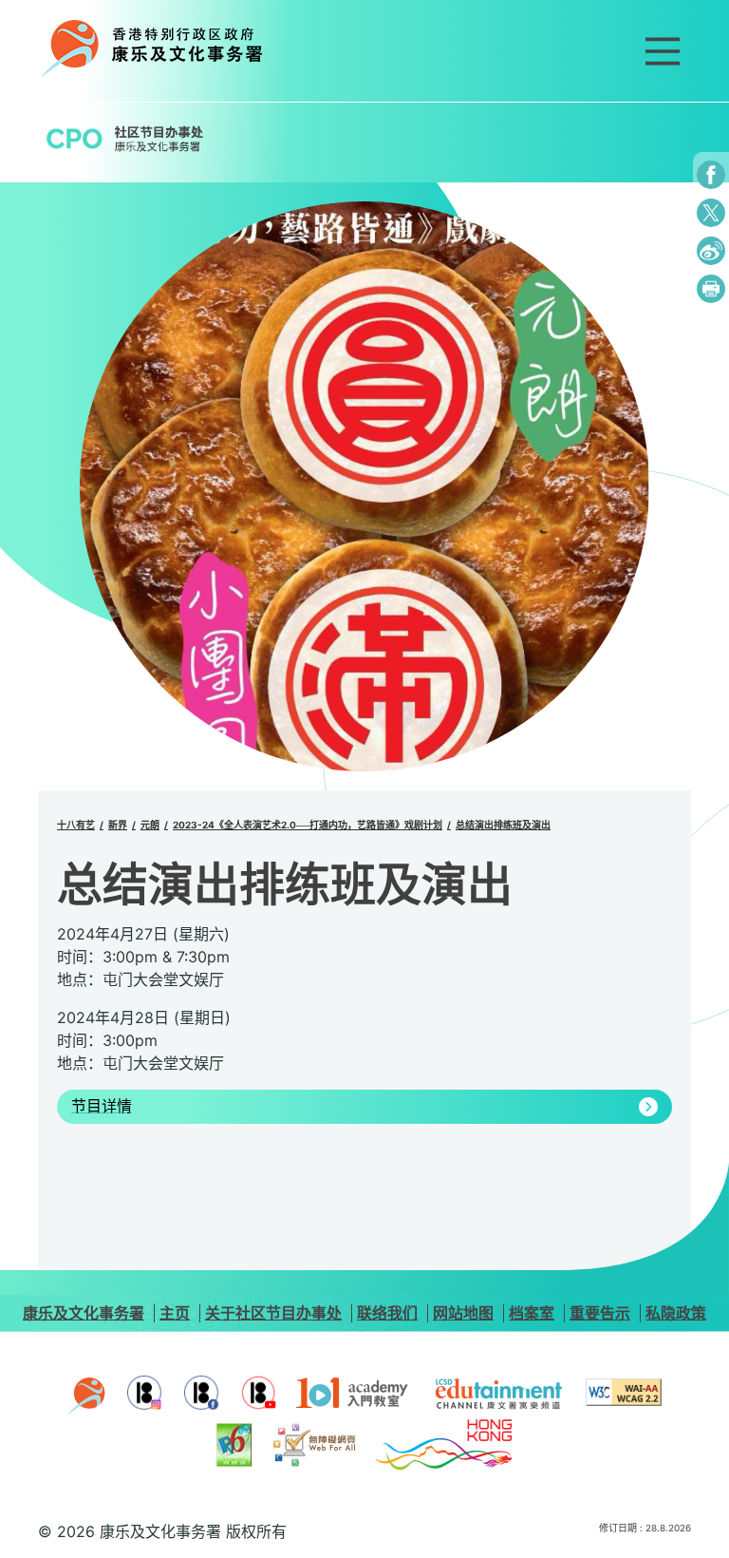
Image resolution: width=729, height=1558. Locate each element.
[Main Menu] (662, 51)
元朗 (149, 824)
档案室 (531, 1312)
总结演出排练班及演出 (503, 824)
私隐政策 (675, 1312)
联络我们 (387, 1312)
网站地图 (463, 1312)
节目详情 (101, 1106)
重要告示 (600, 1312)
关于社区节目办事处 (273, 1312)
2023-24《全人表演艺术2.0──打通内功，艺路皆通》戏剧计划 (307, 824)
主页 (174, 1312)
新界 (117, 824)
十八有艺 (76, 824)
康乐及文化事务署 (83, 1312)
